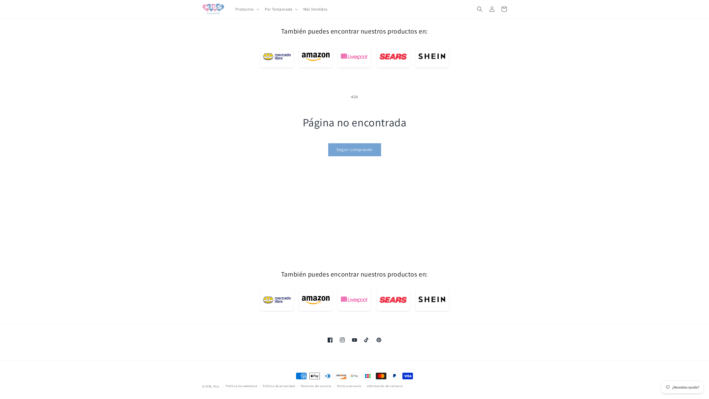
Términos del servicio (316, 386)
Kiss (217, 386)
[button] (246, 9)
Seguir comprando (354, 149)
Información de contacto (385, 386)
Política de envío (349, 386)
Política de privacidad (279, 386)
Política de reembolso (242, 386)
